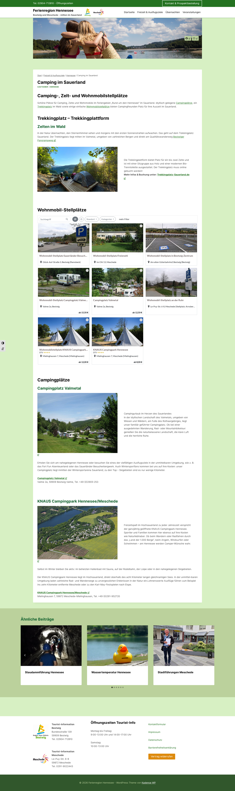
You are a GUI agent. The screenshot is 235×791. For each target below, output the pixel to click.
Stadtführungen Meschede (175, 672)
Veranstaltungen (192, 12)
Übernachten (173, 12)
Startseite (129, 12)
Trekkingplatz (44, 106)
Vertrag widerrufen (162, 756)
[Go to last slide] (25, 655)
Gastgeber (42, 87)
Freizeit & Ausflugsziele (150, 12)
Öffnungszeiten (64, 3)
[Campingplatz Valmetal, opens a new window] (77, 425)
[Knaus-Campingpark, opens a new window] (77, 534)
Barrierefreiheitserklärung (162, 747)
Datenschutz (155, 740)
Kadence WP (149, 782)
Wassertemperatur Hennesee (111, 672)
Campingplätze (184, 103)
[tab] (112, 687)
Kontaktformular (157, 724)
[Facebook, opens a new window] (188, 38)
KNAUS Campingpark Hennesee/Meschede (62, 592)
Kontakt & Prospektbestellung (182, 3)
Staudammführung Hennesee (44, 672)
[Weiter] (210, 655)
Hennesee (54, 87)
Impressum (154, 732)
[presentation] (51, 645)
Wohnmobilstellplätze (98, 106)
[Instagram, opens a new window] (195, 38)
